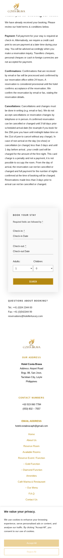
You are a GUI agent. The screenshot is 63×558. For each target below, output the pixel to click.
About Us (32, 440)
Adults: (16, 261)
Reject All (31, 551)
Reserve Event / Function (31, 458)
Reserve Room (31, 446)
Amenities (31, 475)
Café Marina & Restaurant (31, 481)
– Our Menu (31, 487)
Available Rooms (32, 452)
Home (31, 434)
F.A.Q (32, 493)
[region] (31, 532)
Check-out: (19, 246)
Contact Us (31, 499)
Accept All (32, 543)
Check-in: (19, 230)
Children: (38, 261)
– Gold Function (31, 464)
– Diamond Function (31, 469)
